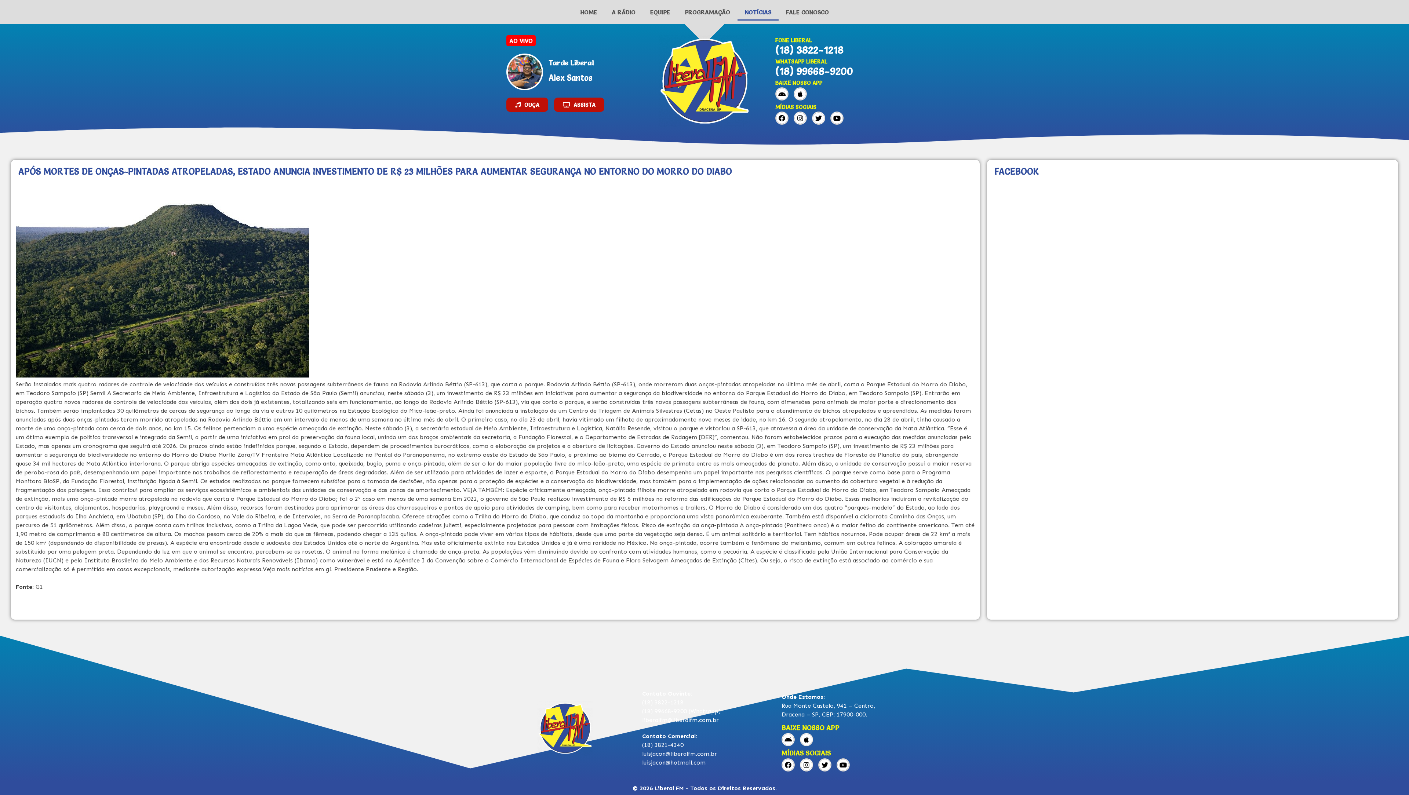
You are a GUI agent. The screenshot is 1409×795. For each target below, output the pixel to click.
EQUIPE (660, 12)
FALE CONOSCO (807, 12)
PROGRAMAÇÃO (707, 12)
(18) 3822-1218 (809, 50)
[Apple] (800, 94)
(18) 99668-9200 (814, 71)
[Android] (782, 94)
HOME (588, 12)
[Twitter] (818, 118)
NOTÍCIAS (758, 12)
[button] (527, 105)
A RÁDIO (624, 12)
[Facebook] (782, 118)
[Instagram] (800, 118)
